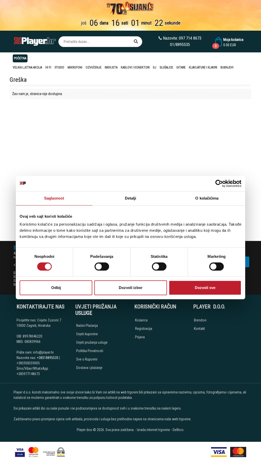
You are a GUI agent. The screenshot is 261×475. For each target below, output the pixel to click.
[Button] (135, 41)
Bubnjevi (226, 67)
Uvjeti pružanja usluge (92, 342)
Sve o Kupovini (86, 359)
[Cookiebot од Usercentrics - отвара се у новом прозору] (219, 183)
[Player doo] (35, 41)
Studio (59, 67)
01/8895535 (180, 44)
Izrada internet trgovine (153, 430)
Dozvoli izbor (130, 287)
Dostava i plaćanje (89, 368)
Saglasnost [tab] (54, 198)
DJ (154, 67)
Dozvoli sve (205, 287)
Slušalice (166, 67)
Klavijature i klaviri (203, 67)
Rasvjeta (111, 67)
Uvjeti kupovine (87, 334)
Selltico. (178, 430)
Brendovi (200, 320)
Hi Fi (48, 67)
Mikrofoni (75, 67)
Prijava (140, 337)
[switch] (102, 266)
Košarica (141, 320)
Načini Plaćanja (87, 325)
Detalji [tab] (130, 198)
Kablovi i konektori (135, 67)
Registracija (143, 329)
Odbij (56, 287)
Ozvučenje (93, 67)
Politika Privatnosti (89, 351)
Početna (20, 58)
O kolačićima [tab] (206, 198)
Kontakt (199, 329)
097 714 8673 (190, 38)
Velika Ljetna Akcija (27, 67)
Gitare (181, 67)
